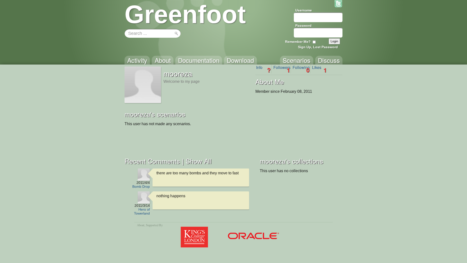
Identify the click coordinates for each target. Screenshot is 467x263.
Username (303, 10)
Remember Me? (298, 42)
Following (301, 69)
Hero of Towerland (142, 211)
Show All (198, 161)
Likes (319, 69)
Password (303, 26)
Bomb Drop (141, 186)
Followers (281, 69)
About (140, 225)
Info (263, 69)
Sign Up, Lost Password (318, 47)
